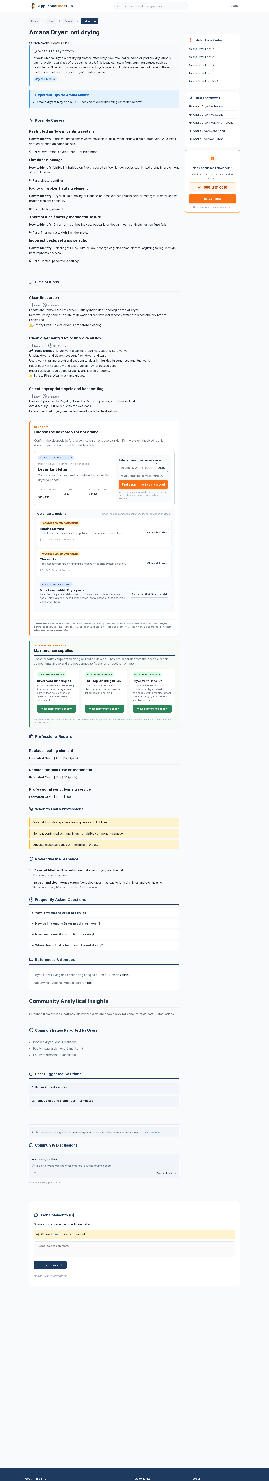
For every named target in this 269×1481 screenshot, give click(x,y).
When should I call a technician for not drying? (69, 945)
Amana (69, 20)
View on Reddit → (166, 1172)
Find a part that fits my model (143, 484)
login (54, 1234)
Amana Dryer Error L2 (201, 65)
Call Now (212, 198)
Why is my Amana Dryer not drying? (61, 913)
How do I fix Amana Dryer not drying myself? (67, 923)
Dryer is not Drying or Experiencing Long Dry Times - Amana (77, 975)
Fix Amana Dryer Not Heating (206, 106)
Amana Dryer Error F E (202, 73)
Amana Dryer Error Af (201, 56)
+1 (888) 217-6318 (212, 187)
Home (34, 20)
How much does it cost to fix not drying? (64, 934)
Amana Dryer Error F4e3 (203, 81)
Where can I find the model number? (142, 475)
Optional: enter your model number (141, 459)
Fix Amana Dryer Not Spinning (207, 130)
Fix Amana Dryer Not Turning (206, 138)
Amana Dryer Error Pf (201, 48)
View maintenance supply (56, 708)
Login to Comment (52, 1265)
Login (234, 5)
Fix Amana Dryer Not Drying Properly (211, 122)
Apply (161, 467)
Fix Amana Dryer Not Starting (206, 114)
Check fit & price (157, 532)
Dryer (51, 20)
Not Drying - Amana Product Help (58, 983)
